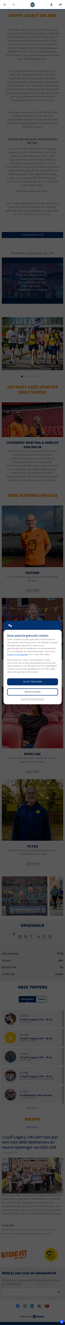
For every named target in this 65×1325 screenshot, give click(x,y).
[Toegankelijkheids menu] (61, 1321)
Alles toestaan (32, 681)
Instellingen (32, 692)
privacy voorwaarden (17, 654)
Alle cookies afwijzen (32, 699)
